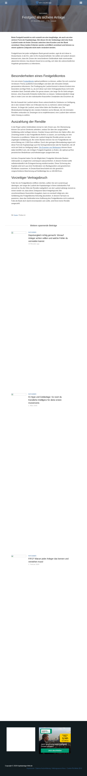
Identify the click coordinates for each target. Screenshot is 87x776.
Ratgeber (43, 13)
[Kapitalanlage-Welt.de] (43, 2)
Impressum (31, 768)
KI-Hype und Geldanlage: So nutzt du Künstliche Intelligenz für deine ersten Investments (45, 400)
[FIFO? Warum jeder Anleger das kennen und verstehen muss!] (18, 635)
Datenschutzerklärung (43, 768)
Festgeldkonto (28, 81)
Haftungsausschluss (59, 768)
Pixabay (16, 215)
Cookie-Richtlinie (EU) (74, 768)
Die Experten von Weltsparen (50, 147)
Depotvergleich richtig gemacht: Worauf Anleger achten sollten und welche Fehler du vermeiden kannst (48, 238)
